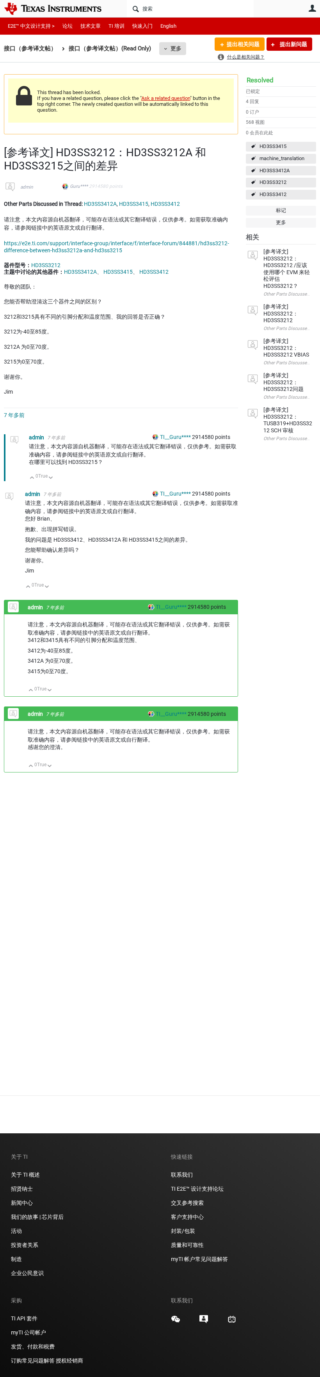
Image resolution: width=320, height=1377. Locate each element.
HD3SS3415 (273, 146)
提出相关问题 (243, 44)
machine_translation (282, 158)
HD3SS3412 (273, 194)
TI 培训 (116, 26)
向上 (32, 478)
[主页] (58, 8)
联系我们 (182, 1175)
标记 (281, 210)
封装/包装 (183, 1231)
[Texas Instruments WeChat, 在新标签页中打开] (175, 1322)
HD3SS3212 (273, 182)
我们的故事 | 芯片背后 (37, 1217)
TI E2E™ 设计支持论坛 (197, 1189)
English (168, 26)
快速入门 (142, 26)
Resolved (260, 80)
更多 (176, 48)
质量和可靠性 (188, 1245)
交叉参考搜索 (187, 1203)
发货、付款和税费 (33, 1346)
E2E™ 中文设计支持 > (31, 26)
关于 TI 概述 (25, 1175)
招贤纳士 (22, 1189)
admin (26, 187)
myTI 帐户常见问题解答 (199, 1259)
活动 (16, 1231)
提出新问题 (293, 44)
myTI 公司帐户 (28, 1332)
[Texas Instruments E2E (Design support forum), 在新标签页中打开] (203, 1322)
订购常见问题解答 (33, 1360)
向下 (51, 478)
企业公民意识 (27, 1273)
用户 (312, 8)
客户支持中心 (187, 1217)
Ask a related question (165, 98)
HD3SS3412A (275, 170)
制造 (16, 1259)
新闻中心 (22, 1203)
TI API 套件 (24, 1318)
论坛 (67, 26)
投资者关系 (24, 1245)
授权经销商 (69, 1360)
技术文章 (90, 26)
